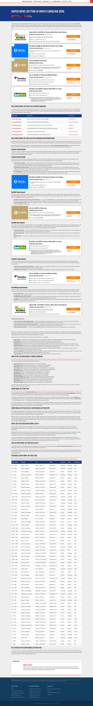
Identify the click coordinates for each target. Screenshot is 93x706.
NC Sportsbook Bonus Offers (17, 693)
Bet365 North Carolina (34, 697)
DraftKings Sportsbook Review (36, 34)
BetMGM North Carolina (34, 693)
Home (12, 688)
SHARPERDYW (72, 119)
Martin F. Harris (18, 17)
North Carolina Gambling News (18, 697)
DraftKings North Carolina (35, 688)
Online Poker (46, 1)
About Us (49, 694)
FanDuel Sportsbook (16, 159)
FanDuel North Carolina (34, 691)
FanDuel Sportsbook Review (36, 48)
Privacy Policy (56, 703)
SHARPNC (71, 128)
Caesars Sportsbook (17, 151)
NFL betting (36, 225)
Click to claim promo (73, 122)
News (69, 1)
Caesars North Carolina (34, 695)
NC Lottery (64, 1)
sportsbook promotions (37, 143)
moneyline (74, 226)
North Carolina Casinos (16, 695)
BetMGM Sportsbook (16, 194)
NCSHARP (71, 125)
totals (18, 291)
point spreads (38, 363)
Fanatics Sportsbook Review (36, 77)
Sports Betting (37, 1)
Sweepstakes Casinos (27, 1)
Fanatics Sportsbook (16, 261)
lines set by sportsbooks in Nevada (39, 433)
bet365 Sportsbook (17, 225)
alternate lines (27, 195)
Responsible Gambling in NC (53, 692)
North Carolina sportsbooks (44, 109)
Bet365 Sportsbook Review (35, 90)
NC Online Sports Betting (17, 691)
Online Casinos (56, 1)
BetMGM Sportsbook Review (36, 62)
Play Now (73, 36)
